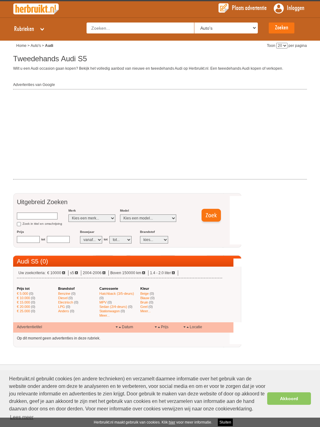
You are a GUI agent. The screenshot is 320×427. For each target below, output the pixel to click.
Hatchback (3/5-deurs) (116, 293)
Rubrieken (24, 29)
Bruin (144, 302)
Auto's (36, 45)
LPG (61, 307)
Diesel (63, 298)
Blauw (144, 298)
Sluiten (225, 422)
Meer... (104, 315)
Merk (72, 210)
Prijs (20, 232)
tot (43, 239)
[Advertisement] (60, 135)
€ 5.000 (22, 293)
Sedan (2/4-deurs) (113, 307)
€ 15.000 (23, 302)
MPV (103, 302)
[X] (63, 272)
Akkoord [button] (289, 398)
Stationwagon (109, 311)
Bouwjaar (87, 232)
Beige (144, 293)
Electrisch (65, 302)
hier (172, 422)
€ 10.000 (23, 298)
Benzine (64, 293)
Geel (144, 307)
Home (21, 45)
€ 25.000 (23, 311)
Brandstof (147, 232)
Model (124, 210)
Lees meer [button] (21, 417)
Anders (63, 311)
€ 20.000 (23, 307)
